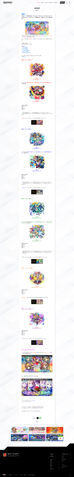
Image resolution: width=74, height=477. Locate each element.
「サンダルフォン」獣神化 (25, 50)
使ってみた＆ (26, 52)
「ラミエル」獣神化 (24, 48)
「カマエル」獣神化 (24, 47)
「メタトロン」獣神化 (25, 51)
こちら (25, 56)
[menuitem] (39, 2)
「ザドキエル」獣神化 (25, 49)
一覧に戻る (37, 421)
